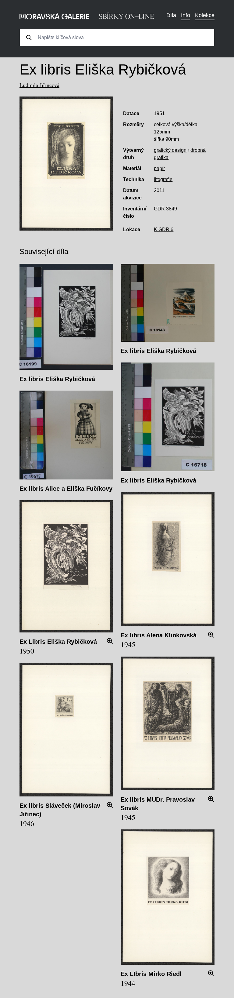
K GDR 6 (163, 229)
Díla (171, 15)
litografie (163, 179)
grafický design (170, 150)
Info (185, 15)
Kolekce (204, 15)
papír (159, 168)
